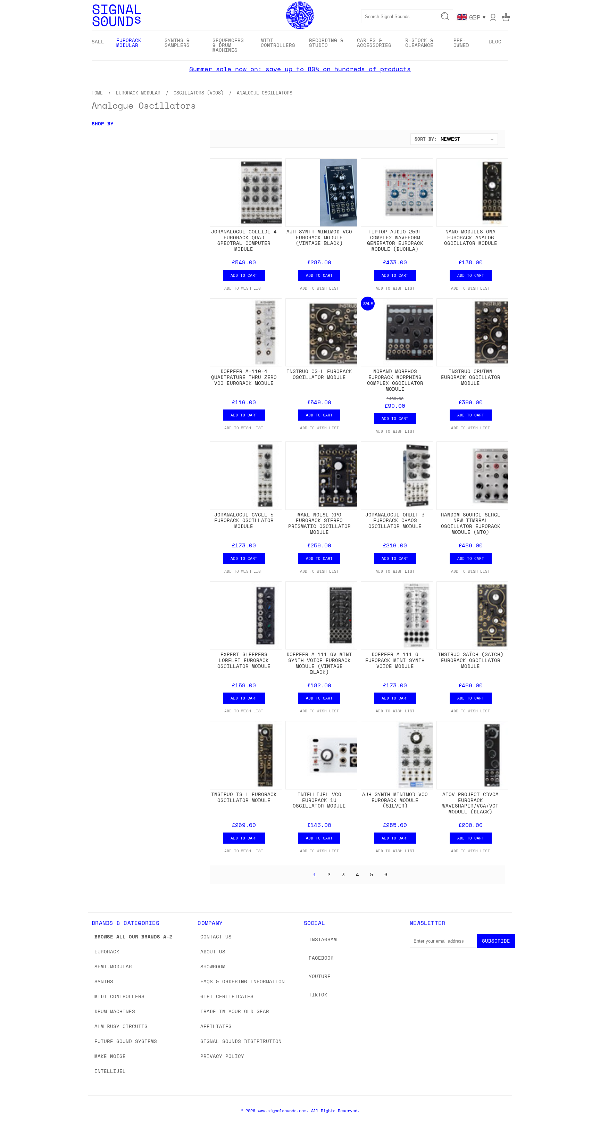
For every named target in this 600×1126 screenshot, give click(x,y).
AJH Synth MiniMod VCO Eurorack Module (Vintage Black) (319, 237)
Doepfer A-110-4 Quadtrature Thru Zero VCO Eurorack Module (244, 377)
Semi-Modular (113, 966)
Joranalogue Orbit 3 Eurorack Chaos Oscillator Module (395, 520)
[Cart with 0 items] (506, 17)
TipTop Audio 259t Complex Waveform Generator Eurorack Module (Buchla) (395, 240)
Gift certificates (226, 996)
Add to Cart (244, 275)
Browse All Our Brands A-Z (133, 936)
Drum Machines (114, 1011)
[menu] (300, 45)
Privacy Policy (222, 1056)
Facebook (321, 957)
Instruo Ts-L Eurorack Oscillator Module (244, 797)
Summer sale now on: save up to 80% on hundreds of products (300, 68)
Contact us (216, 936)
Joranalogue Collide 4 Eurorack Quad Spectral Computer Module (244, 240)
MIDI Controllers (119, 996)
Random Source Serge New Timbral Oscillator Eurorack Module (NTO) (470, 523)
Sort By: (426, 138)
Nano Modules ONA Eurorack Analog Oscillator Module (470, 237)
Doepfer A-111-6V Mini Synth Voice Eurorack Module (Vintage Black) (319, 663)
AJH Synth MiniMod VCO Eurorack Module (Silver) (395, 800)
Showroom (212, 966)
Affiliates (216, 1026)
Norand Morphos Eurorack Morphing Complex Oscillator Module (395, 379)
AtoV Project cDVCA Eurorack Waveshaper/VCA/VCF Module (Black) (470, 802)
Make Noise (110, 1056)
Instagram (323, 939)
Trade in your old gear (234, 1011)
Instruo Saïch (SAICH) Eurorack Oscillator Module (470, 660)
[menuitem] (98, 41)
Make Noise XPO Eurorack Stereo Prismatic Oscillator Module (319, 523)
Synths (103, 981)
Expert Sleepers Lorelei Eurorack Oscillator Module (243, 660)
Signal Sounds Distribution (241, 1041)
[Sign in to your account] (493, 17)
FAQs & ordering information (242, 981)
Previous (581, 1104)
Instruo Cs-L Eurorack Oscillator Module (319, 374)
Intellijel (110, 1071)
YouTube (320, 976)
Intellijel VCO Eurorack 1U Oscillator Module (319, 800)
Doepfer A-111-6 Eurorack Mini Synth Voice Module (395, 660)
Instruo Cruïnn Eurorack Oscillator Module (470, 377)
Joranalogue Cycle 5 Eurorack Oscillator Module (244, 520)
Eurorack (106, 951)
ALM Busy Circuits (121, 1026)
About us (212, 951)
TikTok (318, 994)
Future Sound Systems (125, 1041)
